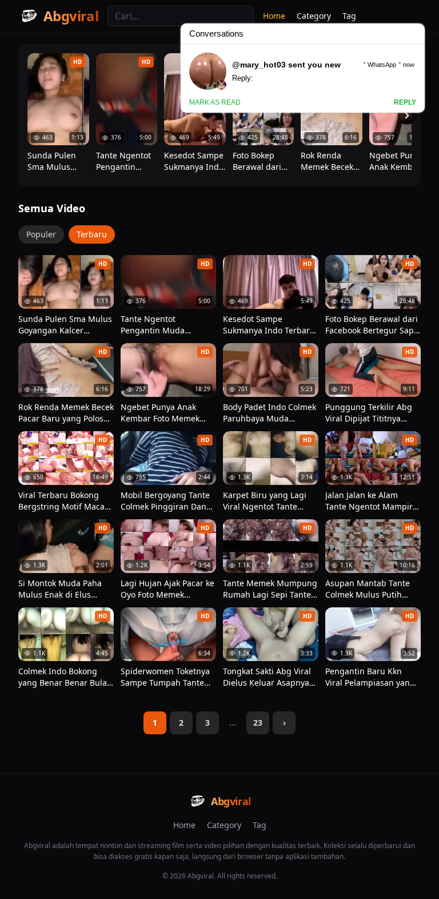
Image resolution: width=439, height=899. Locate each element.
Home (184, 825)
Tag (259, 825)
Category (224, 825)
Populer (41, 234)
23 (257, 722)
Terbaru (92, 234)
